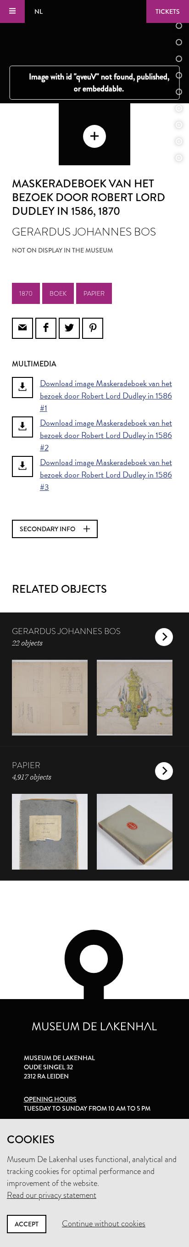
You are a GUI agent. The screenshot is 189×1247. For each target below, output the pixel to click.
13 (179, 158)
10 (179, 108)
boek (58, 293)
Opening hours (50, 1099)
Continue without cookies (103, 1224)
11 (179, 125)
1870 (26, 293)
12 (179, 141)
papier (94, 293)
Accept (27, 1224)
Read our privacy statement (51, 1195)
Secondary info (48, 529)
